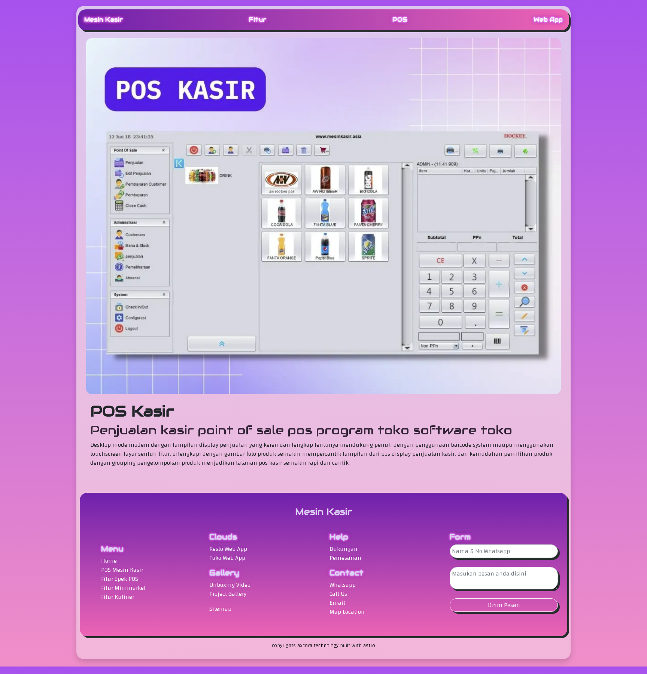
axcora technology (317, 645)
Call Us (338, 593)
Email (337, 602)
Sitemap (220, 608)
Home (109, 561)
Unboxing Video (229, 584)
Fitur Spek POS (119, 579)
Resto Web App (228, 549)
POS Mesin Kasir (122, 570)
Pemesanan (345, 558)
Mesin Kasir (103, 20)
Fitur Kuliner (117, 596)
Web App (548, 20)
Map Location (347, 611)
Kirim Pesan (504, 605)
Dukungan (343, 549)
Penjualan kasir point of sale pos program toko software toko (301, 430)
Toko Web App (227, 558)
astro (369, 645)
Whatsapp (342, 584)
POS (399, 20)
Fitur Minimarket (123, 587)
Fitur (257, 20)
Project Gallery (227, 593)
